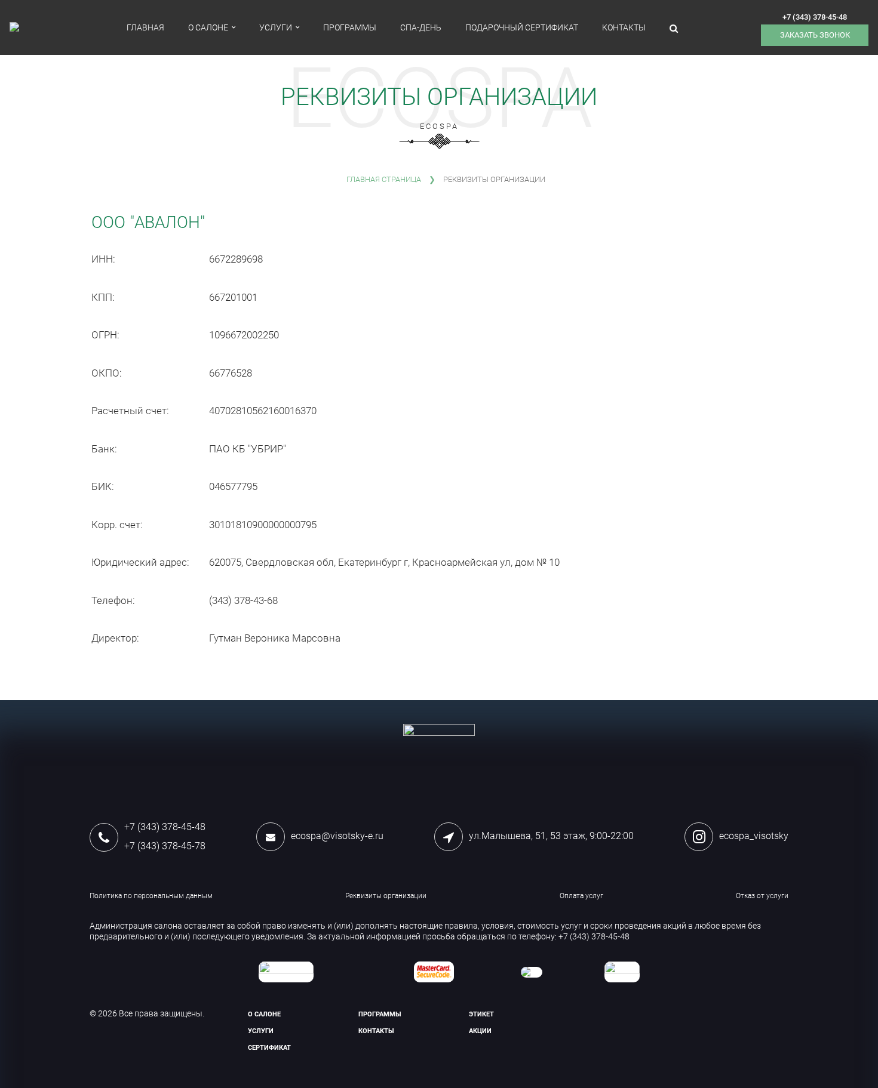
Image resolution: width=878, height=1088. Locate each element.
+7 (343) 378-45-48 (814, 17)
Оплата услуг (581, 896)
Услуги (275, 27)
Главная (145, 27)
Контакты (624, 27)
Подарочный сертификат (521, 27)
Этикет (481, 1014)
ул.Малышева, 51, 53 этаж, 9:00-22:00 (551, 836)
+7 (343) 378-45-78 (164, 846)
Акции (480, 1031)
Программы (349, 27)
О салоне (208, 27)
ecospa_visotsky (753, 836)
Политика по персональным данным (151, 896)
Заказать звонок (815, 34)
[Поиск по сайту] (674, 27)
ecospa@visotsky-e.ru (337, 836)
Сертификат (269, 1048)
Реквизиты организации (385, 896)
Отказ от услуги (762, 896)
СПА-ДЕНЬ (420, 27)
